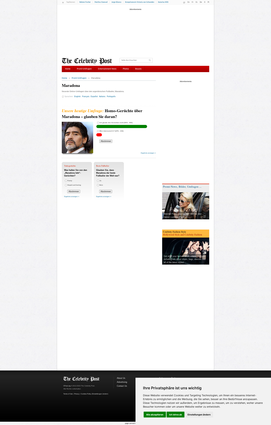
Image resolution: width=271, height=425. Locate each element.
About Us (121, 378)
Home (67, 69)
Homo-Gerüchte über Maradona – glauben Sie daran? (102, 113)
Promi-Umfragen (84, 69)
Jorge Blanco (116, 2)
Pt (208, 2)
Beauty (138, 69)
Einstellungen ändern (199, 414)
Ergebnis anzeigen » (148, 153)
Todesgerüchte (70, 165)
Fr (192, 2)
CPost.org (67, 386)
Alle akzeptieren (154, 414)
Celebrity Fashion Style (174, 231)
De (201, 2)
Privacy (76, 394)
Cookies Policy (86, 394)
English (77, 96)
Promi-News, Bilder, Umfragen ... (182, 186)
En (188, 2)
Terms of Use (68, 394)
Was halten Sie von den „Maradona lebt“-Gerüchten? (75, 173)
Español (94, 96)
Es (196, 2)
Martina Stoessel (101, 2)
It (204, 2)
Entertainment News (107, 69)
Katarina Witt (163, 2)
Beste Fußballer (102, 165)
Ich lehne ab (175, 414)
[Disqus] (109, 246)
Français (85, 96)
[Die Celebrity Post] (87, 61)
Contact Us (122, 386)
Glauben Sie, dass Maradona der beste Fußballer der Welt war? (107, 173)
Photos (126, 69)
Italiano (102, 96)
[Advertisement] (135, 33)
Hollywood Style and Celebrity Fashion (182, 234)
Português (111, 96)
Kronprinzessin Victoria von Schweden (139, 2)
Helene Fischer (85, 2)
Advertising (122, 382)
